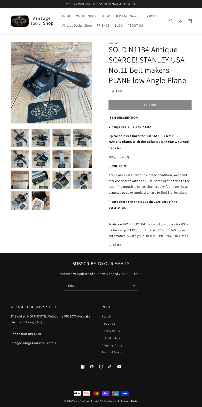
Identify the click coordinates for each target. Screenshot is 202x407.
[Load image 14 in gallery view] (40, 200)
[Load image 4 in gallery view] (82, 138)
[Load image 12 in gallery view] (82, 179)
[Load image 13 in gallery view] (19, 200)
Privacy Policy (111, 331)
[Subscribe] (133, 285)
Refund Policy (111, 338)
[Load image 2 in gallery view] (40, 138)
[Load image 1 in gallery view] (19, 138)
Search (106, 316)
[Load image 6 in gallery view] (40, 158)
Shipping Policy (112, 345)
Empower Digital (129, 401)
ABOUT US (108, 323)
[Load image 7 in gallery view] (61, 158)
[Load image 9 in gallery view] (19, 179)
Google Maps (35, 322)
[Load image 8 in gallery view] (82, 158)
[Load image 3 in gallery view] (61, 138)
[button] (171, 21)
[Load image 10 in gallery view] (40, 179)
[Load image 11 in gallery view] (61, 179)
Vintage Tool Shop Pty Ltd (85, 401)
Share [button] (117, 244)
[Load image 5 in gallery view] (19, 158)
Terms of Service (112, 352)
